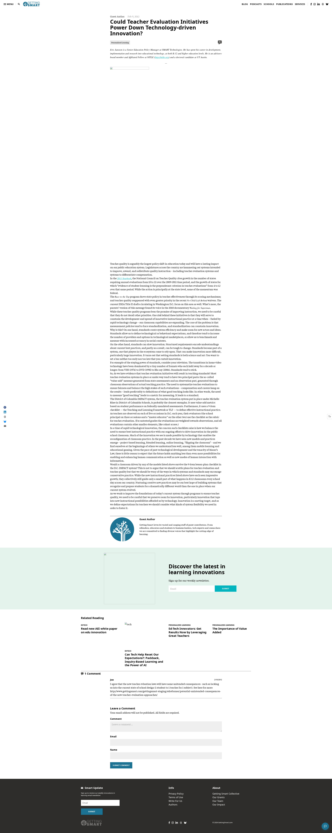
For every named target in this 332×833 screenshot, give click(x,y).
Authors (173, 804)
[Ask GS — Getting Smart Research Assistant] (325, 826)
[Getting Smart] (31, 4)
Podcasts (256, 4)
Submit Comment (121, 765)
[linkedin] (318, 4)
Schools (269, 4)
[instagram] (314, 4)
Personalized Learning (120, 42)
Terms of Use (176, 797)
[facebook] (311, 4)
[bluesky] (327, 4)
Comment (116, 718)
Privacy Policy (176, 793)
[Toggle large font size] (329, 416)
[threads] (322, 4)
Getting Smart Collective (225, 793)
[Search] (19, 4)
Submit (225, 588)
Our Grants (218, 797)
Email (113, 736)
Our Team (217, 800)
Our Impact (218, 804)
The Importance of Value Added (229, 630)
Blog (245, 4)
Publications (284, 4)
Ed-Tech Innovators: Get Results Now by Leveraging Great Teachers (187, 632)
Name (113, 749)
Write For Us (175, 800)
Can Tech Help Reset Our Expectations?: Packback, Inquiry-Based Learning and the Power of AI (144, 660)
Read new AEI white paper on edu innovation (99, 630)
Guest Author (117, 16)
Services (300, 4)
